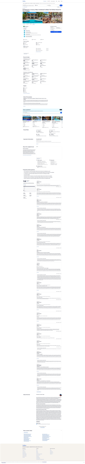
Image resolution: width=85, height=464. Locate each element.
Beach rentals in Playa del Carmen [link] (27, 434)
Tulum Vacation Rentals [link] (44, 440)
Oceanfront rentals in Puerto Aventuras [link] (28, 436)
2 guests (50, 5)
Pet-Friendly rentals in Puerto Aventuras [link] (46, 436)
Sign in (61, 1)
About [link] (36, 449)
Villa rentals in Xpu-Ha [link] (44, 438)
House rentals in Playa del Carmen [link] (45, 435)
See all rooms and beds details (26, 93)
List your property (53, 1)
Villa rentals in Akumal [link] (26, 437)
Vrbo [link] (50, 449)
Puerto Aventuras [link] (37, 3)
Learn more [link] (24, 184)
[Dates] (41, 5)
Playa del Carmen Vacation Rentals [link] (27, 440)
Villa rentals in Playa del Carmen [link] (45, 437)
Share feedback (42, 427)
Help (56, 1)
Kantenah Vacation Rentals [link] (26, 439)
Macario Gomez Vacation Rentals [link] (45, 439)
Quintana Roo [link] (31, 3)
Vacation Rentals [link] (26, 3)
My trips (59, 1)
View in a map (38, 158)
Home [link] (23, 3)
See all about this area (38, 51)
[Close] (84, 462)
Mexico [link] (29, 3)
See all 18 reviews (25, 27)
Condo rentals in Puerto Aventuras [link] (27, 435)
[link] (61, 7)
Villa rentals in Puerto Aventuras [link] (27, 438)
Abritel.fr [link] (51, 450)
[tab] (25, 432)
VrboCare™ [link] (24, 450)
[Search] (61, 112)
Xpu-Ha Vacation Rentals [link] (26, 441)
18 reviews (27, 181)
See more (24, 106)
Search (61, 5)
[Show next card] (62, 122)
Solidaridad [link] (34, 3)
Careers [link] (37, 450)
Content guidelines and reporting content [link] (40, 459)
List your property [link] (24, 449)
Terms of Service (4, 462)
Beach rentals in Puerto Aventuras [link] (45, 434)
